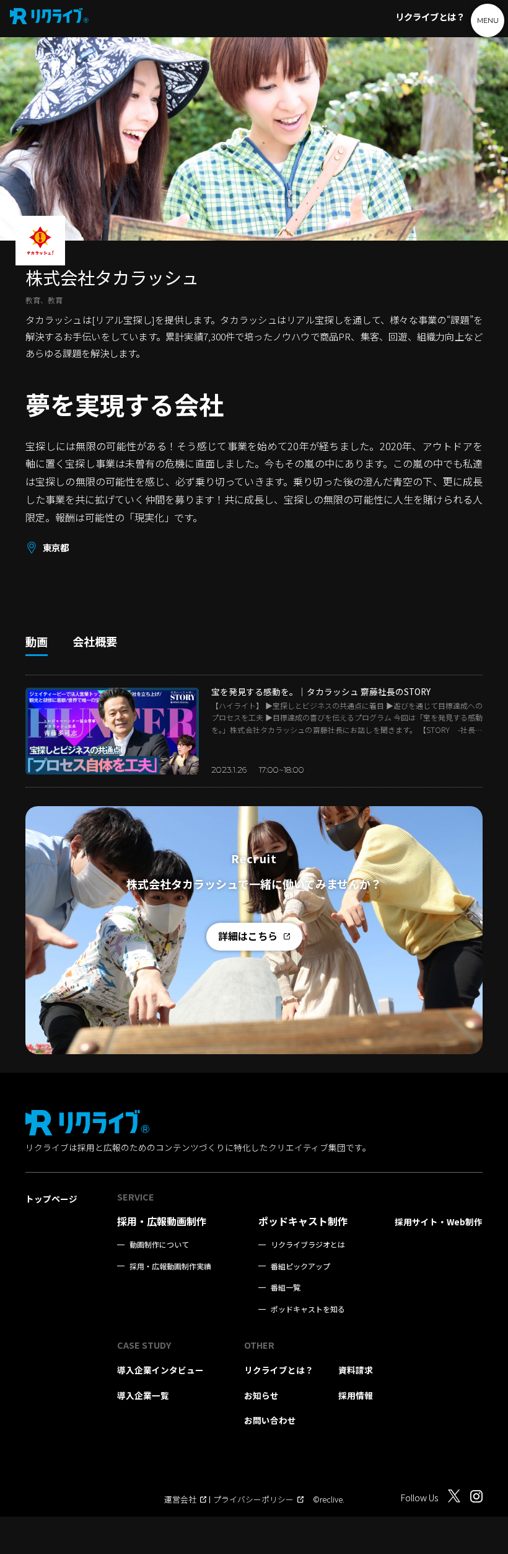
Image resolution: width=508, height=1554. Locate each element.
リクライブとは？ (430, 16)
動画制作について (159, 1245)
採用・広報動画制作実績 (170, 1266)
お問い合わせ (270, 1420)
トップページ (51, 1198)
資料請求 (355, 1370)
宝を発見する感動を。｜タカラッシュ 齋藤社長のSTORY (321, 691)
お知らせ (261, 1395)
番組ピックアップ (300, 1266)
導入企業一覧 (143, 1395)
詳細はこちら (248, 935)
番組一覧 (285, 1287)
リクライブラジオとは (308, 1245)
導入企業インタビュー (160, 1370)
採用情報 (355, 1395)
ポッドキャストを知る (308, 1309)
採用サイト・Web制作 (439, 1221)
